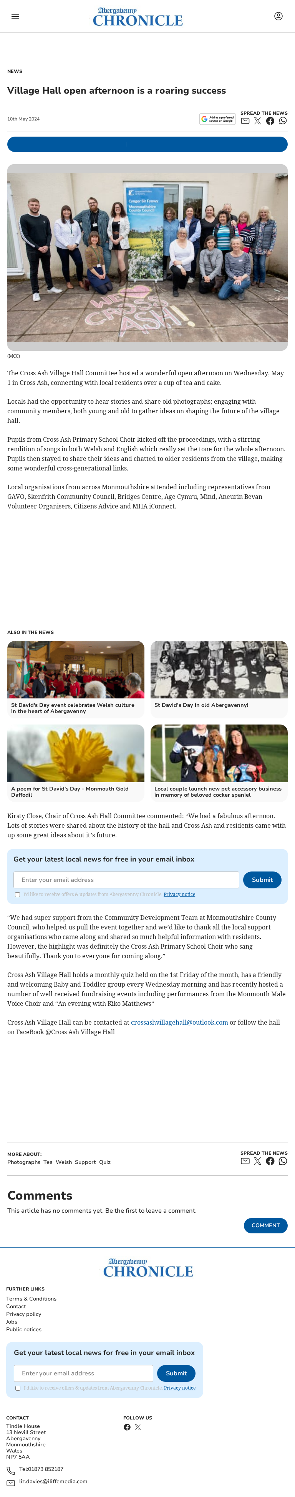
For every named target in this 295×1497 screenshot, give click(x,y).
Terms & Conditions (31, 1298)
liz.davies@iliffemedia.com (53, 1482)
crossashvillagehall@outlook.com (179, 1022)
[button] (15, 16)
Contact (16, 1306)
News (14, 71)
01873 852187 (45, 1469)
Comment (266, 1225)
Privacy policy (23, 1314)
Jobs (11, 1321)
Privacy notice (179, 894)
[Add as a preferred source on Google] (217, 119)
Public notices (23, 1329)
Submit (262, 880)
